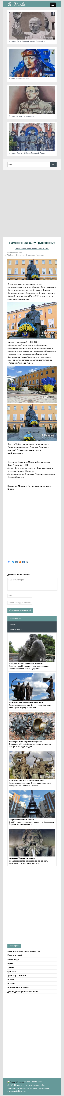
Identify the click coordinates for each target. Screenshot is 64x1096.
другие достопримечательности (22, 991)
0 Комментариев (14, 252)
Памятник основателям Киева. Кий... (27, 703)
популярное (15, 619)
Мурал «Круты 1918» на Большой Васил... (28, 153)
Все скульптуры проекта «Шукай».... (26, 741)
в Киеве (27, 1082)
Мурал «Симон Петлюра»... (21, 116)
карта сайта (37, 1082)
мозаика (11, 983)
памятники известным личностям (32, 248)
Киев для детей (14, 955)
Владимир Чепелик (35, 255)
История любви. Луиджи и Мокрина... (27, 664)
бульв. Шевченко (17, 255)
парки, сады (13, 959)
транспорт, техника (16, 975)
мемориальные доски (18, 987)
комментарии (16, 630)
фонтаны (11, 971)
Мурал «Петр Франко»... (20, 79)
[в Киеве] (16, 4)
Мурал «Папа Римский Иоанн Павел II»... (27, 41)
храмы (10, 967)
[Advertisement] (32, 203)
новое (13, 624)
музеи (10, 963)
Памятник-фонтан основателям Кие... (27, 780)
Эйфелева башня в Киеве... (22, 819)
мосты (10, 979)
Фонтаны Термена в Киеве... (22, 858)
